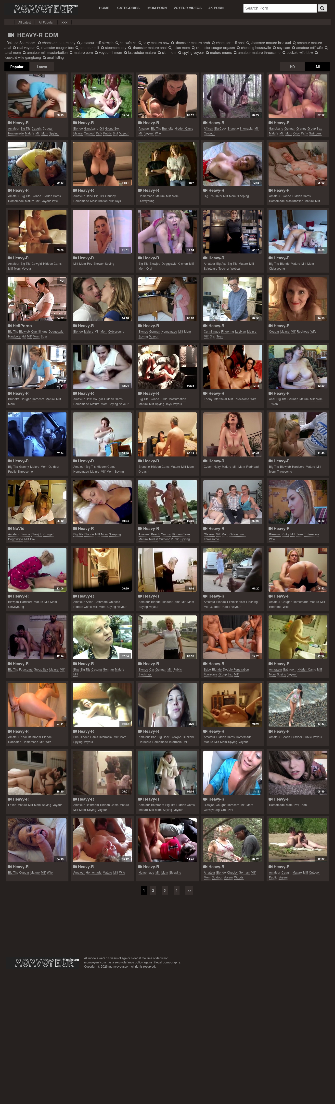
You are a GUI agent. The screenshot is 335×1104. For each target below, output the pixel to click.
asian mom (181, 47)
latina (12, 805)
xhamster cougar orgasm (215, 47)
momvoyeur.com (42, 963)
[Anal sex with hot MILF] (37, 705)
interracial (246, 128)
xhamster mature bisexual (270, 42)
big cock (220, 128)
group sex (112, 128)
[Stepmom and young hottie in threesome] (232, 502)
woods (239, 877)
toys (118, 201)
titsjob (273, 404)
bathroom (101, 602)
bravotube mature (141, 52)
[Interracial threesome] (167, 705)
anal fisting (55, 57)
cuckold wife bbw (299, 52)
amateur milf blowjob (97, 42)
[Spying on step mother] (298, 637)
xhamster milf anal (230, 42)
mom (44, 133)
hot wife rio (128, 42)
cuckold (188, 737)
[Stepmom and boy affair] (298, 232)
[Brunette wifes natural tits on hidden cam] (167, 96)
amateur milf (89, 47)
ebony (208, 399)
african (208, 128)
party (304, 133)
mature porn (83, 52)
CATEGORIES (128, 8)
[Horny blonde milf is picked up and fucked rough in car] (167, 637)
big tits (25, 128)
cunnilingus (39, 331)
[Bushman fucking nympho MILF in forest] (232, 96)
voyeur (124, 133)
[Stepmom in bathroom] (102, 570)
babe (89, 196)
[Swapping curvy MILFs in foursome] (37, 637)
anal (272, 399)
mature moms (220, 52)
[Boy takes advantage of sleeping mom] (102, 502)
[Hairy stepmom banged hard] (232, 434)
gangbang (91, 128)
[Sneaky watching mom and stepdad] (37, 773)
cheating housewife (255, 47)
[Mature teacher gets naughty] (232, 232)
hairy (218, 196)
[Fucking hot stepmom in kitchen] (167, 232)
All (317, 66)
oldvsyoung (147, 201)
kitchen (183, 263)
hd (24, 336)
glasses (209, 534)
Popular (16, 66)
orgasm (144, 471)
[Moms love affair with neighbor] (167, 434)
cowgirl (37, 263)
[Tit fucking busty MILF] (298, 367)
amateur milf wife (309, 47)
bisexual (275, 534)
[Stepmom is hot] (37, 367)
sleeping (243, 196)
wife (158, 133)
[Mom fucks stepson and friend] (298, 434)
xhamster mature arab (192, 42)
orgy (296, 133)
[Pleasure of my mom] (298, 164)
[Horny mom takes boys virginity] (167, 164)
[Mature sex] (298, 299)
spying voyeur (192, 52)
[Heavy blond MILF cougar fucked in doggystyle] (37, 502)
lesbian (240, 331)
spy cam (283, 47)
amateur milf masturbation (47, 52)
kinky (285, 534)
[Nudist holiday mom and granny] (167, 502)
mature (29, 133)
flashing (252, 602)
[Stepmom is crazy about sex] (37, 232)
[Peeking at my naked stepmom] (167, 570)
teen (220, 336)
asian (89, 602)
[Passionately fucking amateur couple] (37, 164)
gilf (102, 128)
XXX (64, 22)
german (289, 128)
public (107, 133)
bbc (75, 737)
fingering (227, 331)
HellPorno (22, 325)
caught (36, 128)
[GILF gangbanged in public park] (102, 96)
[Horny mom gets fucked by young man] (102, 299)
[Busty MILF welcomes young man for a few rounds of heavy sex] (37, 299)
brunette (167, 128)
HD (292, 66)
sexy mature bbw (155, 42)
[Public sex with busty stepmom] (37, 434)
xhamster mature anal (149, 47)
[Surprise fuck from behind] (298, 773)
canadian (14, 742)
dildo (164, 399)
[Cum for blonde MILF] (232, 570)
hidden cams (184, 128)
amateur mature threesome (259, 52)
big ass (221, 263)
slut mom (168, 52)
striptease (210, 268)
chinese (114, 602)
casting (96, 669)
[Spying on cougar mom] (102, 367)
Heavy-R (20, 122)
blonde (78, 128)
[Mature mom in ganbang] (298, 96)
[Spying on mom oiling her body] (102, 434)
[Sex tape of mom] (232, 705)
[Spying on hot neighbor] (102, 773)
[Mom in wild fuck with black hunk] (102, 705)
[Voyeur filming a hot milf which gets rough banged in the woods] (232, 840)
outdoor (89, 133)
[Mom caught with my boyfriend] (37, 96)
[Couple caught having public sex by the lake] (298, 840)
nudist (153, 539)
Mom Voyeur (41, 9)
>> (189, 890)
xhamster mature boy (58, 42)
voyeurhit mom (110, 52)
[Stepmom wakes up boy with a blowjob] (37, 570)
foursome (26, 669)
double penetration (236, 669)
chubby (110, 196)
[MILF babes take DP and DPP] (232, 637)
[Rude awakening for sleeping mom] (167, 840)
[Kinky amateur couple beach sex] (298, 705)
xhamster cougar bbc (57, 47)
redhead (303, 331)
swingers (315, 133)
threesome (241, 399)
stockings (145, 674)
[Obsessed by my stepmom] (167, 773)
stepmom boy (115, 47)
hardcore (14, 336)
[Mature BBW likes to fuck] (102, 637)
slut (115, 133)
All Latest (24, 22)
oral (149, 268)
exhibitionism (236, 602)
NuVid (18, 528)
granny (301, 128)
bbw (89, 399)
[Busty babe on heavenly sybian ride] (102, 164)
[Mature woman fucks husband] (102, 840)
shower (98, 263)
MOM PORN (157, 8)
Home (104, 8)
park (99, 133)
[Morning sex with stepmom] (232, 164)
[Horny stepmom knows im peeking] (167, 367)
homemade (16, 133)
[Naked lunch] (167, 299)
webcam (236, 268)
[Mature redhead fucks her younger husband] (298, 570)
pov (89, 263)
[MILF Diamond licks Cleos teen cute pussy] (232, 299)
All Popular (46, 22)
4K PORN (216, 8)
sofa (44, 336)
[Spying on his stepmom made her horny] (102, 232)
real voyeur (25, 47)
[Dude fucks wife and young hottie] (298, 502)
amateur (13, 128)
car (151, 669)
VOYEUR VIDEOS (188, 8)
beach (155, 534)
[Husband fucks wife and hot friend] (232, 367)
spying (54, 133)
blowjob (155, 263)
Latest (42, 66)
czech (208, 466)
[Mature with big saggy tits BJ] (37, 840)
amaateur (275, 669)
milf (38, 133)
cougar (48, 128)
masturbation (99, 201)
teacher (224, 268)
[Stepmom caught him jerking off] (232, 773)
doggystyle (169, 263)
